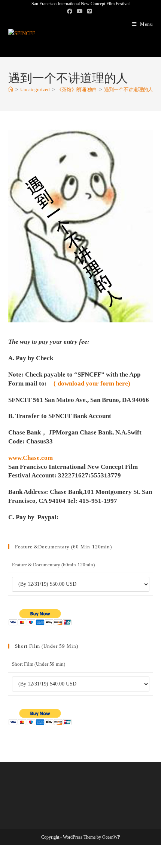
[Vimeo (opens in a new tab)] (89, 11)
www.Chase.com (30, 457)
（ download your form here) (90, 383)
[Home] (10, 89)
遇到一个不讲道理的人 (128, 89)
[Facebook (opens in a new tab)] (71, 11)
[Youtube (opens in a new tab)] (80, 11)
